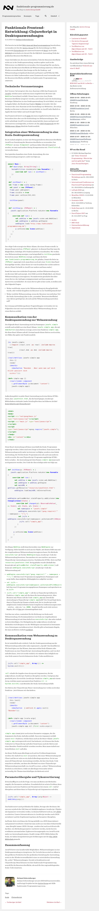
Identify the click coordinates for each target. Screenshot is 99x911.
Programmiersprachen (11, 16)
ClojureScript (18, 50)
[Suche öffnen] (46, 16)
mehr (29, 116)
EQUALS (8, 53)
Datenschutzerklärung (80, 225)
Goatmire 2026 (77, 200)
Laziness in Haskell (79, 38)
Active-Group (28, 48)
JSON (58, 812)
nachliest (29, 630)
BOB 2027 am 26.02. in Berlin (81, 83)
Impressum (76, 228)
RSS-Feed (75, 223)
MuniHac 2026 (77, 195)
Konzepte (27, 16)
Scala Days (76, 208)
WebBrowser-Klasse (13, 126)
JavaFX (8, 94)
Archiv (74, 220)
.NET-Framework (46, 124)
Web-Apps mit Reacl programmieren (36, 45)
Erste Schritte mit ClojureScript (17, 404)
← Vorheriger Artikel (13, 902)
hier (19, 609)
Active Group (43, 883)
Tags (37, 16)
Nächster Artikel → (54, 902)
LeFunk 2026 (77, 190)
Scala (7, 897)
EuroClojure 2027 (78, 213)
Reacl (46, 50)
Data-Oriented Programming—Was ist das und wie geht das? (82, 158)
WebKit (38, 104)
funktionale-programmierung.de (35, 6)
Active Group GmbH (33, 10)
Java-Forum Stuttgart (80, 163)
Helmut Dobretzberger (25, 40)
